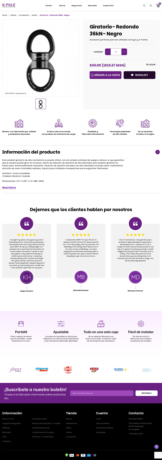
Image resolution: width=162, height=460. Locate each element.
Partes (69, 432)
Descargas (100, 432)
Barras (69, 419)
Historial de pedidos (104, 428)
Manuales (6, 432)
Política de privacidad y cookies (46, 423)
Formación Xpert (39, 419)
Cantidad (98, 52)
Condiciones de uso (41, 428)
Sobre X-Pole (8, 419)
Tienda (13, 15)
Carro (98, 419)
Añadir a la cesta (107, 75)
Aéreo (68, 428)
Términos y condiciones (42, 436)
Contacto (6, 441)
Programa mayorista (11, 423)
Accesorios (24, 15)
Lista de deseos (103, 423)
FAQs (4, 436)
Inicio (4, 15)
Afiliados (6, 428)
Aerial (34, 15)
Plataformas (71, 423)
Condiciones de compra (43, 432)
